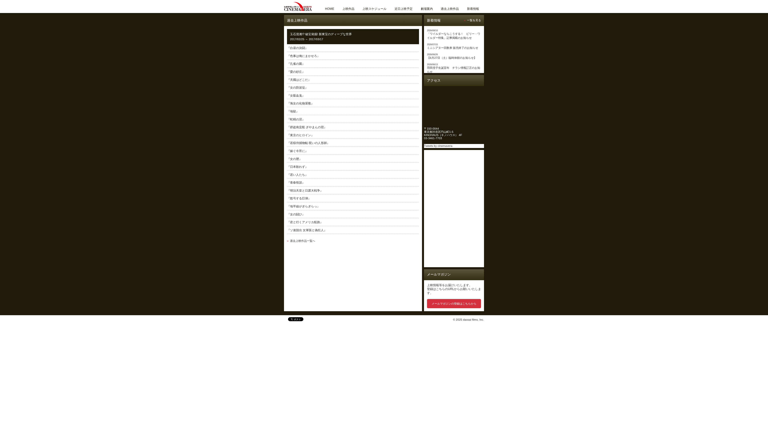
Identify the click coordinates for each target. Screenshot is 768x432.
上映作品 (348, 8)
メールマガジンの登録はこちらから (454, 303)
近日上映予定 (404, 8)
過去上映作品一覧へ (302, 240)
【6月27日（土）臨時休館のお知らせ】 (452, 57)
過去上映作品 (450, 8)
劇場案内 (427, 8)
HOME (329, 8)
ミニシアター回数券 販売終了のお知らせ (452, 47)
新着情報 (473, 8)
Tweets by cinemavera (438, 145)
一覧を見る (474, 20)
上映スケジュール (374, 8)
